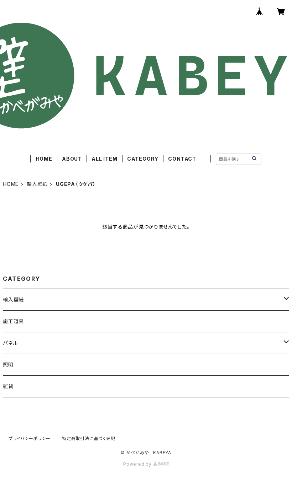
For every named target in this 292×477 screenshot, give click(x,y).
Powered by (138, 464)
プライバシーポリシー (30, 438)
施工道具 (13, 321)
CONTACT (182, 159)
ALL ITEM (104, 159)
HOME (44, 159)
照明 (8, 364)
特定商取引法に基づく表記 (88, 438)
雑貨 (8, 386)
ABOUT (72, 159)
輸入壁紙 (37, 184)
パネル (10, 343)
